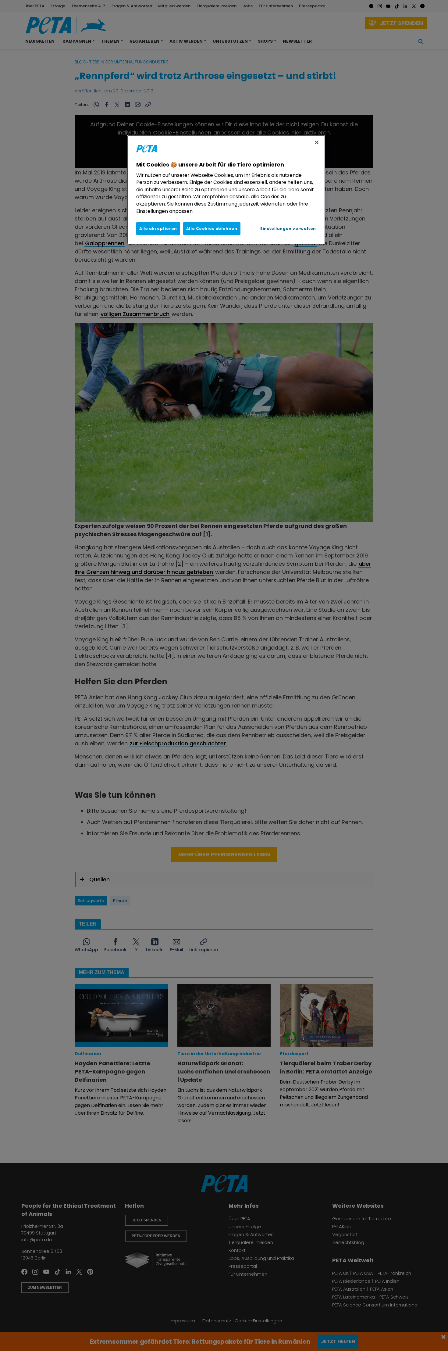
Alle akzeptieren (158, 228)
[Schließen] (316, 142)
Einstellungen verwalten (288, 228)
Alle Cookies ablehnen (211, 228)
